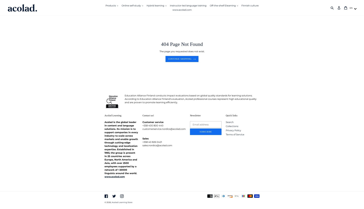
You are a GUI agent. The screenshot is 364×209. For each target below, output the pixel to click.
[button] (352, 8)
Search (230, 122)
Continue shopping (180, 59)
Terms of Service (235, 134)
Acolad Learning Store (122, 202)
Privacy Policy (233, 130)
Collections (232, 126)
